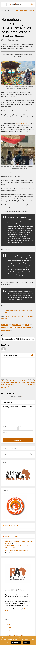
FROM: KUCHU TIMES (11, 536)
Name (5, 426)
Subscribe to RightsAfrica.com (15, 635)
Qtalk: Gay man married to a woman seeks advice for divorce (27, 382)
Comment (6, 412)
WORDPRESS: (5, 396)
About (8, 624)
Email (20, 426)
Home (8, 630)
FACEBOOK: (13, 396)
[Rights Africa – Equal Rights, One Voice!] (13, 5)
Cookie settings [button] (16, 642)
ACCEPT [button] (26, 642)
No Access (10, 632)
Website (5, 432)
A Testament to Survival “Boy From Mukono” (17, 550)
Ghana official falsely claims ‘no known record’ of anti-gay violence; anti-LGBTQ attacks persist (9, 384)
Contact (9, 627)
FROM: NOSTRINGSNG (11, 525)
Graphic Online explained (22, 123)
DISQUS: (20, 396)
